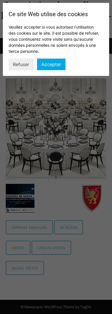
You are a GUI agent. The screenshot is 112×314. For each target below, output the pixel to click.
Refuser (21, 64)
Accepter (51, 64)
